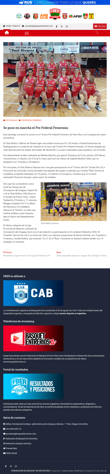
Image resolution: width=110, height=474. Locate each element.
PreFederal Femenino (31, 120)
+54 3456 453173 (13, 429)
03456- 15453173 (13, 26)
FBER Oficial (11, 453)
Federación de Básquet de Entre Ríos (21, 438)
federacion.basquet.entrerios (18, 443)
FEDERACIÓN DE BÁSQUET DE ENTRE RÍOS (30, 471)
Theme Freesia (67, 471)
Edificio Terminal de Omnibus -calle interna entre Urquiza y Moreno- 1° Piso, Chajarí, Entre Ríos (46, 424)
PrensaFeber (11, 448)
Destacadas (11, 120)
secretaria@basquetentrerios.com (39, 26)
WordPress (78, 471)
